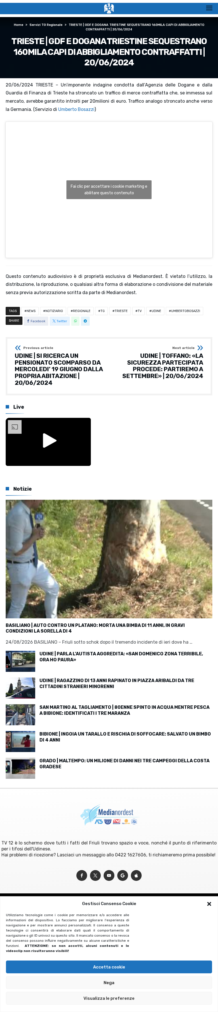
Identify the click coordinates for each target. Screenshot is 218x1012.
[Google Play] (122, 875)
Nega (109, 982)
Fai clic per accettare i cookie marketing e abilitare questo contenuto (109, 189)
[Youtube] (109, 875)
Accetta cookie (109, 967)
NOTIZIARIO (54, 311)
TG (102, 311)
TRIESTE (121, 311)
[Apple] (136, 875)
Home (18, 25)
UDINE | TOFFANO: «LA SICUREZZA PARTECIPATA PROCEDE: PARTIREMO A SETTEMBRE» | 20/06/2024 (162, 362)
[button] (209, 904)
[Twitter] (95, 875)
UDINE (156, 311)
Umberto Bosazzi (76, 109)
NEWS (31, 311)
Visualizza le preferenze (109, 998)
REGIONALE (82, 311)
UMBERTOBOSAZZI (185, 311)
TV (140, 311)
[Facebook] (81, 875)
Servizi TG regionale (46, 25)
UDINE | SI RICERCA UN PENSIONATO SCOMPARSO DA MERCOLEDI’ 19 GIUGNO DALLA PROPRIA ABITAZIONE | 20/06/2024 (59, 366)
